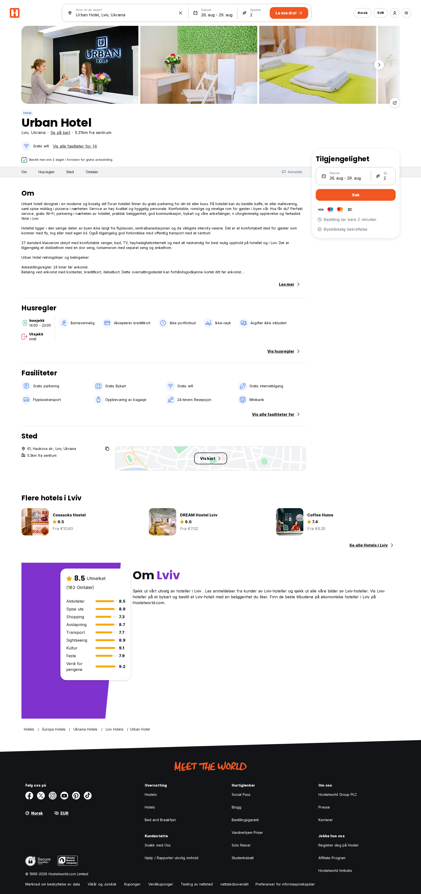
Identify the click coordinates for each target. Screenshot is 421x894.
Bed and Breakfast (160, 820)
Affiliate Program (331, 858)
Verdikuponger (160, 884)
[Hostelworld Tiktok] (88, 795)
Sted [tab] (70, 172)
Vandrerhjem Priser (247, 832)
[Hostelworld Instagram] (53, 795)
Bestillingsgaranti (245, 820)
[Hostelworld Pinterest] (76, 795)
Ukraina (38, 132)
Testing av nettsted (197, 884)
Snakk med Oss (158, 845)
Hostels (151, 794)
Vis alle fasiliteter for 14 (75, 146)
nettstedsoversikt (234, 884)
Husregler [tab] (46, 172)
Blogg (236, 807)
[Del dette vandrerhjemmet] (395, 103)
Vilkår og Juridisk (102, 884)
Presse (324, 807)
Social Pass (241, 794)
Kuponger (132, 884)
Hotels (150, 807)
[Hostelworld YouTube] (64, 795)
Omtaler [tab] (92, 172)
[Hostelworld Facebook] (29, 795)
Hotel (27, 113)
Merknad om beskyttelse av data (52, 884)
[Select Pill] (395, 13)
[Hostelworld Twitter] (41, 795)
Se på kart (60, 132)
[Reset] (180, 13)
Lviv (24, 132)
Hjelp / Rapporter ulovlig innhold (171, 858)
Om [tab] (24, 172)
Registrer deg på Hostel (338, 845)
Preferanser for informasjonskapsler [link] (285, 884)
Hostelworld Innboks (335, 870)
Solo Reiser (241, 845)
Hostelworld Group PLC (337, 794)
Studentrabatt (243, 858)
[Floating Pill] (379, 65)
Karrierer (325, 820)
